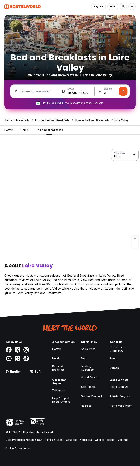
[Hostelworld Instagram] (26, 350)
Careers (115, 367)
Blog (84, 358)
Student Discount (91, 396)
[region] (70, 199)
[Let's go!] (123, 91)
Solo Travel (88, 386)
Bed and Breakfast (58, 367)
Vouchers (86, 439)
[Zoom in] (135, 239)
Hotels (56, 358)
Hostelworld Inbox (121, 405)
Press (113, 358)
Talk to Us (58, 390)
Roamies (86, 405)
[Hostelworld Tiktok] (26, 358)
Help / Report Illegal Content (61, 399)
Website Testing (105, 439)
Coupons (71, 439)
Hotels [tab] (25, 129)
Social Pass (88, 348)
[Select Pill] (123, 6)
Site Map (122, 439)
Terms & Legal (54, 439)
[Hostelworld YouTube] (9, 358)
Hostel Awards (90, 377)
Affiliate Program (120, 396)
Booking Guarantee (87, 367)
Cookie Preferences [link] (17, 448)
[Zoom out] (135, 245)
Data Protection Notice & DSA (24, 439)
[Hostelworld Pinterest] (17, 358)
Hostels (56, 348)
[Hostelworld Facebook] (9, 350)
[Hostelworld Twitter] (17, 350)
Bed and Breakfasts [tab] (49, 129)
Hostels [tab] (8, 129)
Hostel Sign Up (119, 386)
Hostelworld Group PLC (117, 348)
